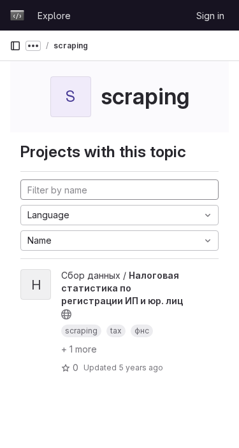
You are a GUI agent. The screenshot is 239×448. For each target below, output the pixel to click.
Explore (54, 15)
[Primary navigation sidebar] (15, 46)
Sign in (210, 15)
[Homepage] (17, 15)
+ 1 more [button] (79, 349)
